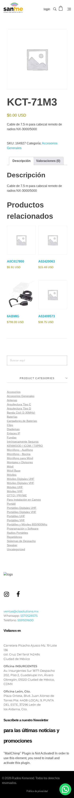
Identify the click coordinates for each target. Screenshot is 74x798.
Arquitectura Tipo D (19, 408)
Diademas (13, 429)
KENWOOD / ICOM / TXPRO (25, 445)
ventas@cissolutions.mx (21, 611)
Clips (10, 425)
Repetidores (14, 536)
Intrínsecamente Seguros (22, 441)
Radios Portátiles (17, 532)
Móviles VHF (15, 491)
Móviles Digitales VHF (20, 483)
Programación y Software (22, 528)
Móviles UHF (15, 487)
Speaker (12, 545)
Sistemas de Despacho (21, 541)
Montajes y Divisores (20, 462)
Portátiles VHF (16, 520)
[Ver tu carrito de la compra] (61, 8)
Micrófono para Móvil (20, 458)
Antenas (12, 400)
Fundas (11, 437)
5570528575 (28, 616)
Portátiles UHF (16, 516)
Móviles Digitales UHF (20, 478)
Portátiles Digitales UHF (22, 507)
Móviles (11, 474)
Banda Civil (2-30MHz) (21, 412)
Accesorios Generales (20, 396)
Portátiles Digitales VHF (21, 512)
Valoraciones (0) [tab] (48, 161)
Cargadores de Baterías (22, 420)
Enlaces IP (13, 433)
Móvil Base (14, 470)
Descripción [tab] (21, 161)
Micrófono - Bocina (18, 454)
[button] (65, 789)
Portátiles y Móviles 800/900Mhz (27, 524)
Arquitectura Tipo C (19, 404)
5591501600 (25, 620)
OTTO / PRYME (17, 495)
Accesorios (14, 391)
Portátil (11, 503)
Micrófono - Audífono (20, 449)
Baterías (12, 416)
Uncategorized (16, 549)
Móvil (10, 466)
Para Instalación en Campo (24, 499)
